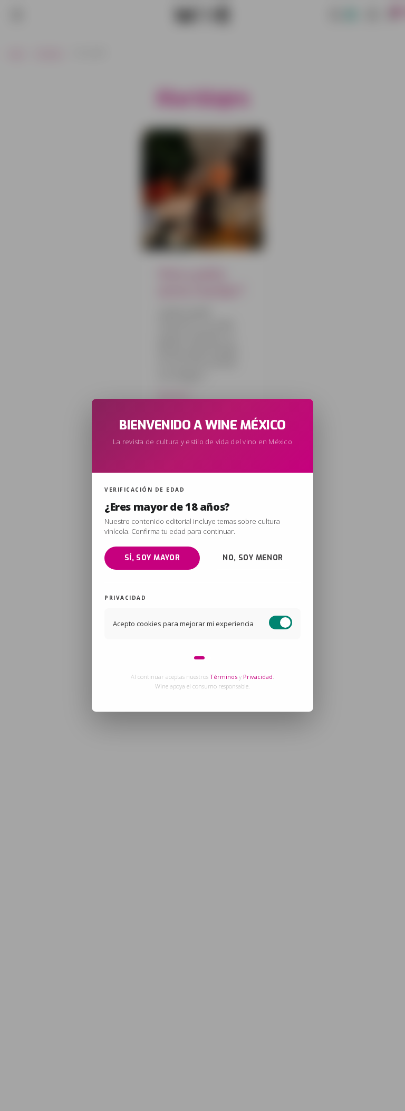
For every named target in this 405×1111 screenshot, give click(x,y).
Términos (223, 677)
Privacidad (258, 677)
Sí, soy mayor (152, 558)
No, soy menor (253, 558)
